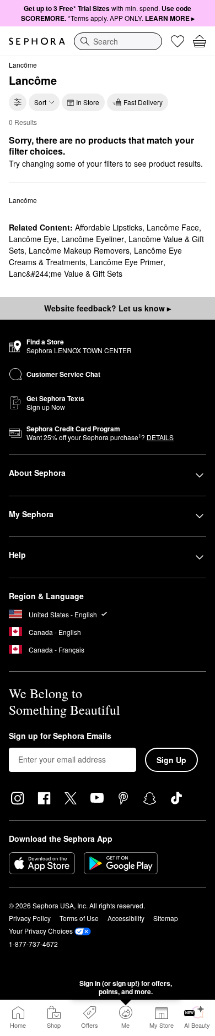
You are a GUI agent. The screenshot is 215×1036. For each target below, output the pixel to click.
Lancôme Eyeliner (92, 238)
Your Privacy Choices (41, 930)
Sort (40, 102)
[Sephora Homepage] (37, 41)
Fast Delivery (143, 102)
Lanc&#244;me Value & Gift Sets (65, 273)
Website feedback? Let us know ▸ (107, 308)
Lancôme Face (173, 227)
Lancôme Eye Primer (126, 261)
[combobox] (118, 41)
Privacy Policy (30, 918)
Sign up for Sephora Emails (60, 736)
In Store (87, 102)
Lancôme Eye (33, 238)
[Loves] (177, 41)
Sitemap (165, 918)
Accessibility (126, 918)
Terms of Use (79, 918)
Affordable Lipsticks (108, 227)
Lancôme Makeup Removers (79, 250)
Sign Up (171, 759)
